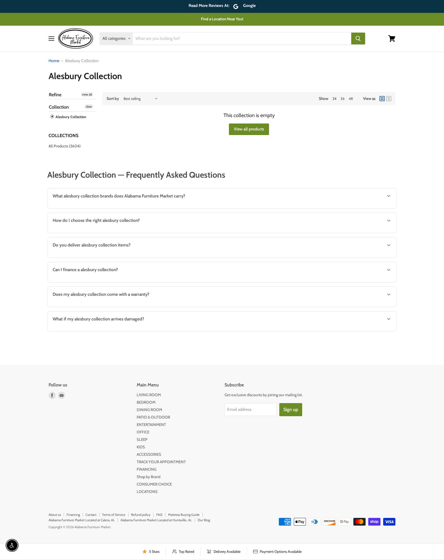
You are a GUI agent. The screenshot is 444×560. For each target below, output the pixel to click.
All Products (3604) (65, 146)
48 (351, 98)
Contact (91, 514)
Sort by (113, 99)
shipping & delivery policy (331, 257)
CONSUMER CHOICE (154, 484)
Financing (73, 514)
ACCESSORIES (149, 454)
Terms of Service (113, 514)
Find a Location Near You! (222, 19)
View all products (249, 129)
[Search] (358, 38)
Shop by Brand (148, 476)
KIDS (141, 447)
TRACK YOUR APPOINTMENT (161, 462)
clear (89, 106)
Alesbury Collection (70, 117)
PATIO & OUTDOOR (153, 417)
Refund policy (141, 514)
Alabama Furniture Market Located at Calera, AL (82, 520)
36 (342, 98)
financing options (91, 281)
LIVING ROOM (149, 395)
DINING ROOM (149, 409)
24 (334, 98)
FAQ (159, 514)
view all (87, 94)
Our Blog (204, 520)
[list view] (388, 98)
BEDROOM (146, 402)
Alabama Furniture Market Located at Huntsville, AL (156, 520)
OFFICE (143, 432)
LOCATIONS (147, 491)
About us (55, 514)
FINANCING (146, 469)
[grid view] (382, 98)
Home (54, 61)
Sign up (290, 409)
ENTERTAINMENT (151, 424)
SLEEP (142, 439)
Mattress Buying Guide (184, 514)
